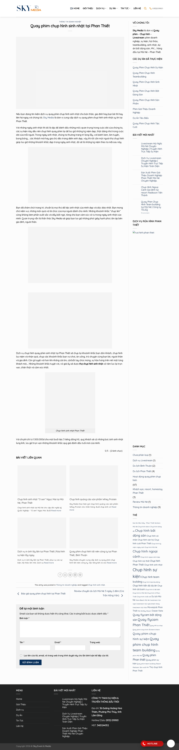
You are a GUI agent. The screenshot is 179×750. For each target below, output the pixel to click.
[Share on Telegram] (80, 575)
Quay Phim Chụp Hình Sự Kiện (148, 67)
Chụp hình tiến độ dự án (145, 585)
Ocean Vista (157, 611)
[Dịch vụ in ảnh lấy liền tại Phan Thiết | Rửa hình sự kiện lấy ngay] (41, 535)
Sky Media (48, 117)
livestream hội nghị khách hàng (148, 604)
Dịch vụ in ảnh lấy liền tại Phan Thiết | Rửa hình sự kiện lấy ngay (41, 553)
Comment (145, 213)
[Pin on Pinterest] (70, 575)
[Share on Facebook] (60, 575)
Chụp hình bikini (144, 527)
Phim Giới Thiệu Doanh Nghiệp (144, 111)
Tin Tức (125, 8)
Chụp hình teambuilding (151, 582)
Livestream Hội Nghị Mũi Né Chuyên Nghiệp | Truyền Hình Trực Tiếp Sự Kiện (151, 147)
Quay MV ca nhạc (156, 626)
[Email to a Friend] (65, 575)
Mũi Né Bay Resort (144, 611)
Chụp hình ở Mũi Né (140, 593)
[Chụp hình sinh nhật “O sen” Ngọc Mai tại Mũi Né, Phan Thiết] (41, 481)
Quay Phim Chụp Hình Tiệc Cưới (146, 125)
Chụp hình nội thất (141, 561)
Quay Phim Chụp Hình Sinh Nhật (146, 84)
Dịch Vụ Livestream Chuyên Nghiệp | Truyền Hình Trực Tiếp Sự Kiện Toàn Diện (152, 162)
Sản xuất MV (144, 667)
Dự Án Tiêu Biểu (141, 118)
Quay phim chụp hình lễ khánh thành (146, 630)
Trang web (95, 642)
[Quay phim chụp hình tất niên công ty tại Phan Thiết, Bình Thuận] (94, 534)
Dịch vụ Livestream (142, 460)
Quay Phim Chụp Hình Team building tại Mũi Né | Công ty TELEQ (151, 205)
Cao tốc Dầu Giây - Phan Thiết (143, 523)
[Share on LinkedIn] (75, 575)
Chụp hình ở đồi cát (144, 597)
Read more (56, 510)
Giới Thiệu (88, 8)
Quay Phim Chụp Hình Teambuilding (144, 75)
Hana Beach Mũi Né (143, 600)
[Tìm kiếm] (145, 8)
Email (58, 642)
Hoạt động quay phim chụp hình (147, 478)
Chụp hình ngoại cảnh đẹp (150, 557)
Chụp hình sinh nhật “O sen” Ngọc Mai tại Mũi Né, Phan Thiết (40, 501)
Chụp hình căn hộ (146, 540)
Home (77, 8)
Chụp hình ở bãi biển (152, 589)
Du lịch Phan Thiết (142, 471)
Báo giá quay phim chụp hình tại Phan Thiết (43, 593)
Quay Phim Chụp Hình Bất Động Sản (146, 93)
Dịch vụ (100, 8)
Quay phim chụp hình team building (146, 644)
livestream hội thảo (140, 607)
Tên (22, 642)
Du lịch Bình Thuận (142, 465)
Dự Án (112, 8)
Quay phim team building (146, 664)
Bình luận (24, 618)
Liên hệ (137, 8)
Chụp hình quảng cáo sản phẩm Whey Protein (93, 499)
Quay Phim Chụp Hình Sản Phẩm (146, 102)
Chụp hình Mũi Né (151, 547)
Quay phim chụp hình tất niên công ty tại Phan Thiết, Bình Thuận (93, 553)
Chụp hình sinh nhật (96, 585)
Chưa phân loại (140, 455)
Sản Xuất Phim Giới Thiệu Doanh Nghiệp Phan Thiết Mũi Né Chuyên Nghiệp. (151, 176)
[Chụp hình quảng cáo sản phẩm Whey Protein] (94, 481)
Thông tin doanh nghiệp (70, 22)
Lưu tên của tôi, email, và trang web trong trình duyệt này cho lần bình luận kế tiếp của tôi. (66, 655)
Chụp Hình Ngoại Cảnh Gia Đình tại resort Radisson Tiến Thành (151, 191)
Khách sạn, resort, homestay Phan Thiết (147, 491)
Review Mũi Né (140, 501)
